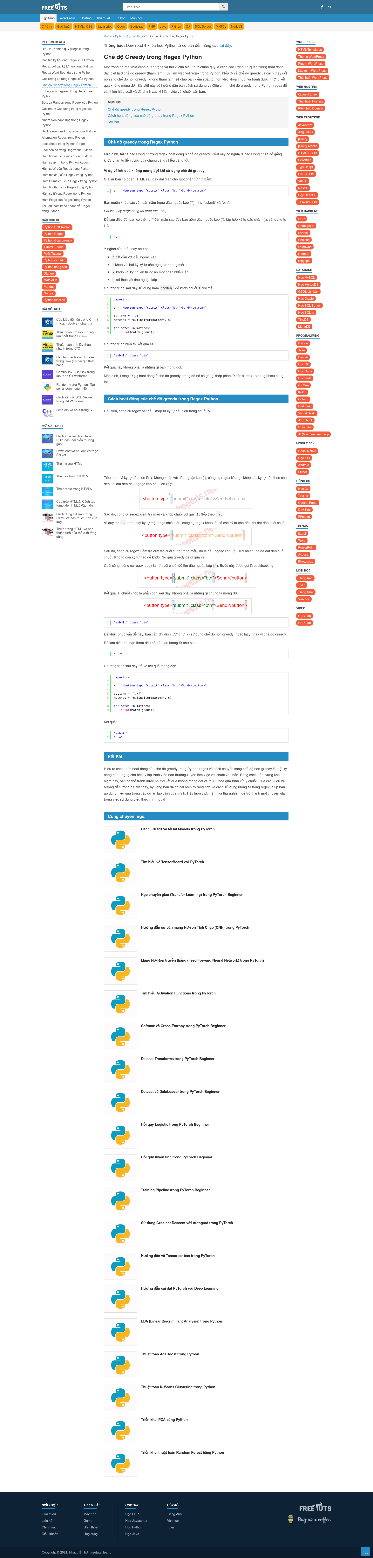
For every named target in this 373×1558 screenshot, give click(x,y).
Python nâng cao (55, 266)
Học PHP (132, 1513)
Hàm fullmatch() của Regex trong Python (70, 181)
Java (163, 26)
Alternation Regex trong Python (63, 137)
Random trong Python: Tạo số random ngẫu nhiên (75, 386)
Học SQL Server (309, 305)
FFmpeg (304, 516)
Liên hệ (47, 1520)
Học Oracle (306, 298)
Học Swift (304, 378)
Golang (303, 399)
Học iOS (304, 458)
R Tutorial (305, 427)
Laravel (303, 232)
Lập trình (48, 17)
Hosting (86, 17)
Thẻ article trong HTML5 (74, 489)
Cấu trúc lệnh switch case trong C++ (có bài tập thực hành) (75, 361)
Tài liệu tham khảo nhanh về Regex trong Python (66, 208)
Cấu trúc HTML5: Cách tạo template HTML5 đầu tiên (75, 503)
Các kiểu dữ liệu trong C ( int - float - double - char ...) (77, 321)
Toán (301, 585)
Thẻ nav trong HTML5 (72, 476)
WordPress (67, 17)
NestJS (303, 188)
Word (302, 540)
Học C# (303, 364)
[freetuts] (71, 6)
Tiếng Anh (305, 578)
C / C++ (47, 26)
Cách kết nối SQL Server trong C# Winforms (74, 399)
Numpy (49, 293)
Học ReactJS (307, 195)
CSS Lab (304, 616)
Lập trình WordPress (312, 70)
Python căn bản (54, 260)
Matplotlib (50, 280)
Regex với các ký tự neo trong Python (67, 66)
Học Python (133, 1527)
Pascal (303, 357)
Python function (54, 300)
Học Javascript (136, 1520)
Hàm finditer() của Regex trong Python (68, 187)
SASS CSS (306, 174)
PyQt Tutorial (53, 253)
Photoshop (305, 561)
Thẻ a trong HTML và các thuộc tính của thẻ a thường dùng (76, 533)
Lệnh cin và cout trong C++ (76, 410)
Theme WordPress (311, 56)
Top (366, 1552)
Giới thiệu (49, 1513)
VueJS (302, 181)
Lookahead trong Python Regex (63, 143)
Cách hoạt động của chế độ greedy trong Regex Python (151, 115)
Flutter (302, 472)
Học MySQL (306, 277)
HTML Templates (310, 49)
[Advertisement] (70, 605)
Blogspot (304, 260)
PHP (151, 26)
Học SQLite (306, 312)
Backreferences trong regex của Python (69, 131)
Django (49, 273)
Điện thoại (91, 1527)
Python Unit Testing (57, 227)
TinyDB (303, 319)
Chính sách (50, 1527)
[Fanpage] (322, 7)
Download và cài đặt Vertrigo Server (77, 453)
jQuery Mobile (307, 146)
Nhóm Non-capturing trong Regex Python (65, 122)
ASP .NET (305, 420)
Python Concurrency (58, 240)
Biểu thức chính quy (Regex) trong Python (65, 51)
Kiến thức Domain (310, 108)
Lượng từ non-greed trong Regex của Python (67, 93)
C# (188, 26)
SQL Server (203, 26)
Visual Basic (306, 413)
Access (303, 554)
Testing (303, 495)
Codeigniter (306, 225)
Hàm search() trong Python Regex (65, 162)
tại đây (225, 45)
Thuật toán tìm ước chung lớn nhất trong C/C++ (75, 334)
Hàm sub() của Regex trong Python (66, 168)
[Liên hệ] (329, 7)
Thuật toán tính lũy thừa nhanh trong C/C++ (73, 346)
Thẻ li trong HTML (69, 463)
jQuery (120, 26)
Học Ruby (305, 371)
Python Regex (53, 233)
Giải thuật (63, 26)
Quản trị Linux (307, 94)
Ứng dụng (91, 1533)
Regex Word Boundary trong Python (67, 72)
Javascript (105, 26)
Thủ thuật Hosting (310, 101)
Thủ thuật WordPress (312, 77)
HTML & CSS (307, 153)
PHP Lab (304, 623)
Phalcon (304, 239)
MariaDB (304, 326)
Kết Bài (113, 121)
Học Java (132, 1533)
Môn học (136, 17)
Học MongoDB (308, 284)
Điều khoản (50, 1533)
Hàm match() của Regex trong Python (67, 174)
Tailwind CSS (307, 202)
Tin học (120, 17)
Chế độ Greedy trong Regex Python (66, 85)
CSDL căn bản (308, 291)
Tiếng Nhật (306, 592)
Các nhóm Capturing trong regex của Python (67, 111)
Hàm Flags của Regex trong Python (66, 199)
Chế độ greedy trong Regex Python (135, 109)
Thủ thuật (103, 17)
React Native (307, 451)
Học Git (303, 488)
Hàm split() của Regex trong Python (66, 193)
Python (176, 26)
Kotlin (302, 392)
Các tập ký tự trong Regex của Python (68, 60)
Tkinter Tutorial (54, 247)
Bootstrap (137, 26)
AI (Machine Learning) (313, 434)
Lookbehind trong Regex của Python (67, 150)
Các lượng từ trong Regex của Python (68, 78)
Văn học (304, 599)
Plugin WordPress (310, 63)
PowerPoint (306, 547)
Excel (302, 533)
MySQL (221, 26)
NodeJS (236, 26)
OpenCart (305, 246)
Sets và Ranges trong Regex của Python (70, 102)
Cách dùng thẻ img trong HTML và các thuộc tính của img (76, 518)
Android (303, 465)
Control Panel (307, 502)
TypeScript (305, 167)
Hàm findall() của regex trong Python (67, 156)
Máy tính (90, 1513)
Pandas (49, 286)
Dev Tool (304, 509)
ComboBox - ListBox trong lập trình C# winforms (75, 374)
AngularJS (305, 132)
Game (88, 1520)
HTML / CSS (84, 26)
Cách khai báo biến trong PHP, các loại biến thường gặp (75, 440)
